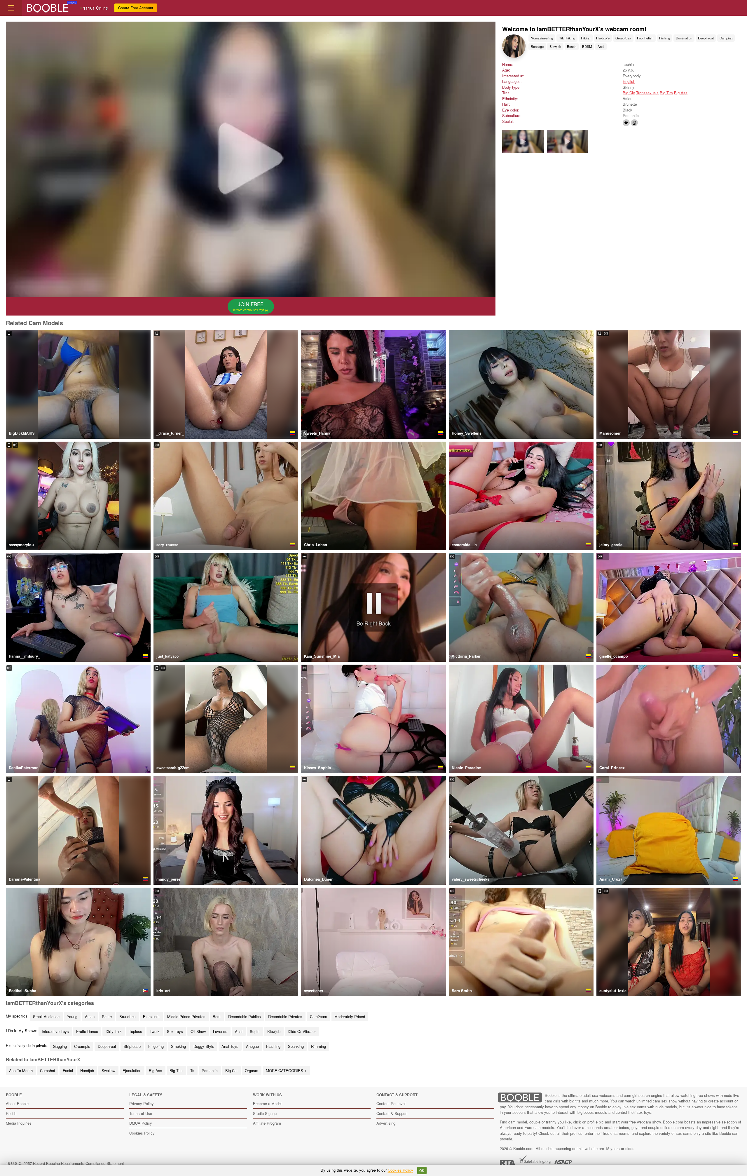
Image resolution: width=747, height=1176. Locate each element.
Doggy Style (203, 1046)
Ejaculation (132, 1070)
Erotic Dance (87, 1031)
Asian (90, 1016)
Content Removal (391, 1103)
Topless (135, 1031)
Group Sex (623, 38)
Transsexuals (647, 92)
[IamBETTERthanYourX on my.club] (626, 122)
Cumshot (47, 1070)
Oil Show (198, 1031)
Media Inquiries (19, 1123)
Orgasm (251, 1070)
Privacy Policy (141, 1103)
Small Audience (46, 1016)
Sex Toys (175, 1031)
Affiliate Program (267, 1123)
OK (421, 1170)
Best (217, 1016)
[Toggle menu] (11, 8)
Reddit (11, 1113)
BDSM (587, 46)
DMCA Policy (140, 1123)
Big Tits (666, 92)
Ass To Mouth (21, 1070)
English (629, 81)
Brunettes (127, 1016)
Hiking (585, 38)
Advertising (385, 1123)
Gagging (60, 1046)
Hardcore (603, 38)
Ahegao (252, 1046)
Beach (571, 46)
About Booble (17, 1103)
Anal (601, 46)
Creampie (82, 1046)
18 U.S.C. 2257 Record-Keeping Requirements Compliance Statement (65, 1163)
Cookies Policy (142, 1133)
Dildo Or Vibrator (302, 1031)
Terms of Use (140, 1113)
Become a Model (267, 1103)
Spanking (296, 1046)
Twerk (155, 1031)
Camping (726, 38)
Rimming (318, 1046)
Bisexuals (151, 1016)
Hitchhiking (567, 38)
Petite (107, 1016)
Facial (68, 1070)
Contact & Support (392, 1113)
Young (72, 1016)
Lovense (220, 1031)
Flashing (273, 1046)
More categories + (286, 1070)
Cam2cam (318, 1016)
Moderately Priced (349, 1016)
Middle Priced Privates (186, 1016)
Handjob (87, 1070)
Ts (192, 1070)
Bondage (537, 46)
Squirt (255, 1031)
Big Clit (629, 92)
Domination (684, 38)
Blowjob (555, 46)
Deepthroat (706, 38)
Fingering (156, 1046)
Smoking (178, 1046)
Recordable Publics (244, 1016)
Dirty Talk (114, 1031)
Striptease (132, 1046)
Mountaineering (542, 38)
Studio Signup (265, 1113)
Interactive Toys (55, 1031)
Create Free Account (135, 8)
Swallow (108, 1070)
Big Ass (680, 92)
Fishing (664, 38)
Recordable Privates (285, 1016)
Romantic (210, 1070)
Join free (249, 306)
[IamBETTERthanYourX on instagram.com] (634, 122)
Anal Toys (229, 1046)
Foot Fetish (645, 38)
